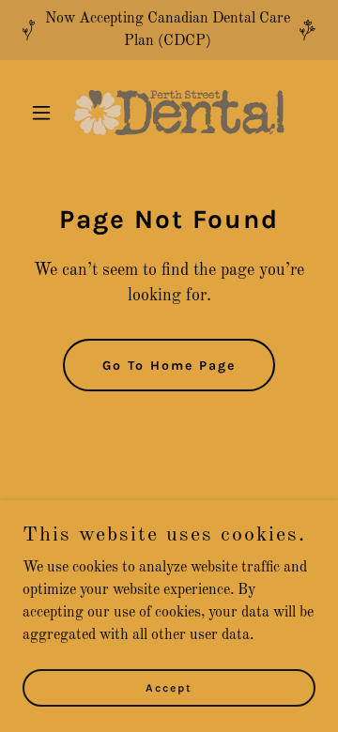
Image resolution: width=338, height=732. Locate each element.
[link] (169, 112)
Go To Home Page (169, 366)
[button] (45, 112)
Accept (169, 687)
